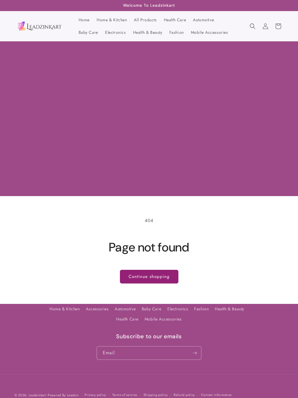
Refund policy (184, 394)
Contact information (216, 394)
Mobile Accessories (163, 319)
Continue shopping (149, 276)
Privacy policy (95, 394)
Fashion (201, 309)
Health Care (127, 319)
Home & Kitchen (64, 309)
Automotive (125, 309)
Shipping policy (155, 394)
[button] (252, 26)
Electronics (177, 309)
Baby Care (151, 309)
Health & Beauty (229, 309)
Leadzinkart (38, 395)
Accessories (97, 309)
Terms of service (124, 394)
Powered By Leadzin (63, 395)
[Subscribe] (194, 353)
